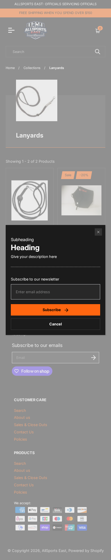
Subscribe (52, 310)
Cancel (55, 324)
